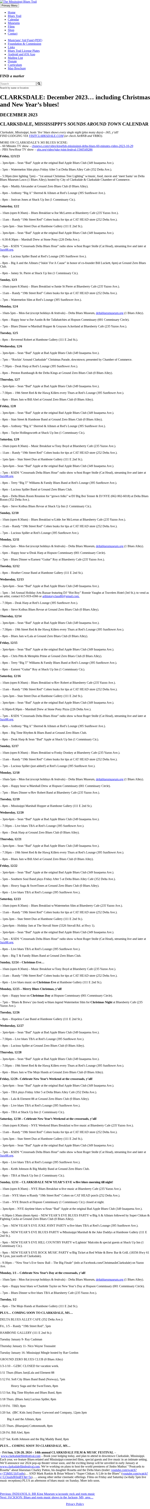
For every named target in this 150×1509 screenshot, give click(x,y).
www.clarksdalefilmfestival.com (20, 1456)
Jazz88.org (6, 249)
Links (11, 47)
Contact (12, 33)
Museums (14, 23)
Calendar (13, 19)
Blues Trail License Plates (24, 50)
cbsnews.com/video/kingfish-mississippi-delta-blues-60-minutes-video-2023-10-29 (82, 146)
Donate (12, 61)
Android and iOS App (21, 54)
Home (11, 12)
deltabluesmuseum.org (109, 313)
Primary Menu (9, 5)
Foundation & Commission (24, 43)
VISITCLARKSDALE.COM (46, 135)
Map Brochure (17, 68)
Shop (11, 30)
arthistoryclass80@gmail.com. (60, 596)
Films (11, 26)
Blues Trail (14, 16)
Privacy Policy (75, 1504)
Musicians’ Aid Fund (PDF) (25, 40)
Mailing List (15, 57)
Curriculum (15, 64)
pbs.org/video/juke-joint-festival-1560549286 (65, 149)
